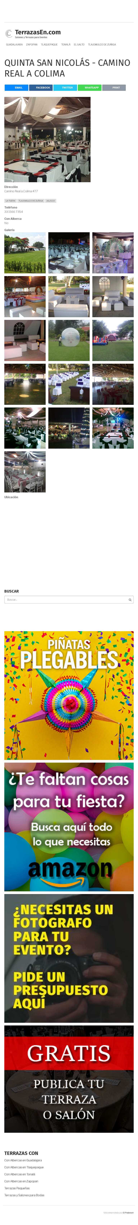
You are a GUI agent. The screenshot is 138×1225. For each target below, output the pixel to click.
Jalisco (51, 201)
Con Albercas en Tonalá (19, 1174)
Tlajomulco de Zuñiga (31, 201)
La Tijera (10, 201)
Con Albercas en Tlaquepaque (24, 1167)
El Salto (79, 44)
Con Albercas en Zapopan (21, 1181)
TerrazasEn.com (38, 32)
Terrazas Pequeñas (17, 1188)
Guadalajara (14, 44)
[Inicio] (8, 33)
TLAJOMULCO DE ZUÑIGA (102, 44)
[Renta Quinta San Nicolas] (113, 252)
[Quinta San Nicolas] (25, 252)
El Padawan (128, 1212)
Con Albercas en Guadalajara (23, 1160)
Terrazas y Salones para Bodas (24, 1195)
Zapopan (31, 44)
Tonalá (65, 44)
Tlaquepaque (49, 44)
